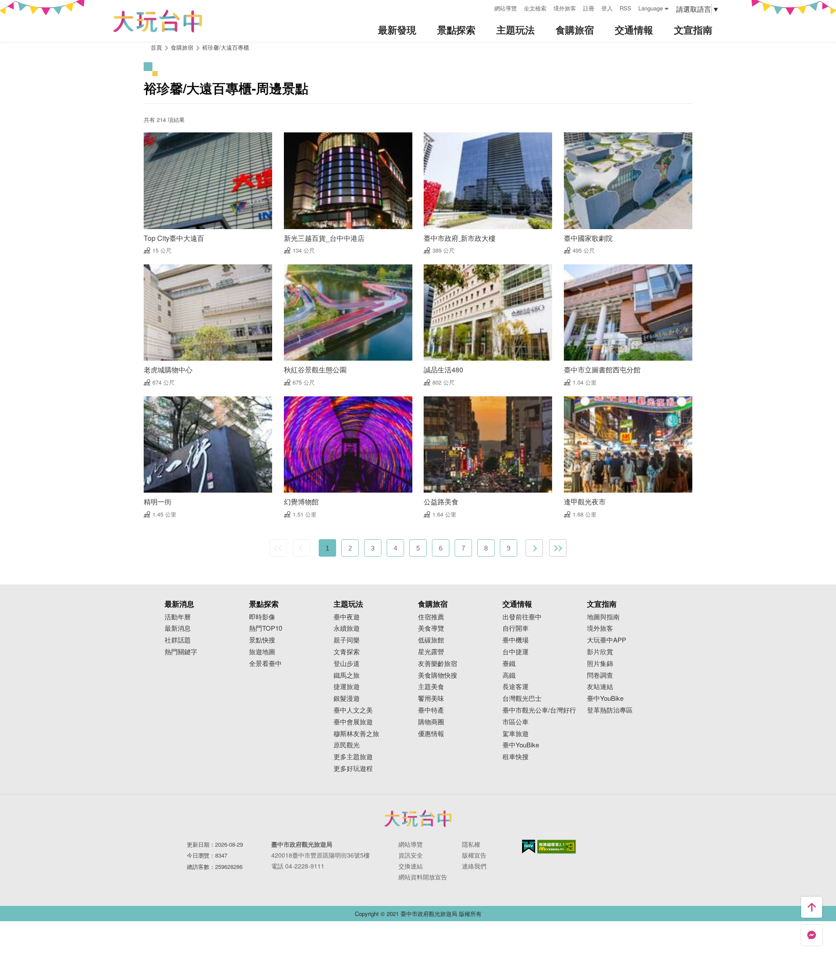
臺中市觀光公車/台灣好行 (539, 710)
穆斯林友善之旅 (356, 733)
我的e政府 (528, 846)
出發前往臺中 (522, 617)
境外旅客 (564, 8)
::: (484, 7)
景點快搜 (262, 640)
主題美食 (431, 686)
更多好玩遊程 (353, 768)
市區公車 (515, 722)
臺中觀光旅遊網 (157, 21)
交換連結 (410, 866)
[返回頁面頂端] (811, 907)
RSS (625, 8)
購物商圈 (431, 722)
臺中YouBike (520, 745)
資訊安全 (410, 855)
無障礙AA (556, 847)
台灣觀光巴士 (522, 698)
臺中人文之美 (353, 710)
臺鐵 (509, 663)
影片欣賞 (600, 652)
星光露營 (431, 652)
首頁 (156, 47)
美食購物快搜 (437, 675)
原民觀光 (347, 745)
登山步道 (347, 663)
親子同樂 (347, 640)
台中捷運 (515, 652)
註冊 (588, 8)
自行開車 (515, 628)
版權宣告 (474, 855)
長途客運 (515, 686)
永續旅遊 (347, 628)
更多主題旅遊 (353, 756)
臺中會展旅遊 (353, 722)
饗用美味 (431, 698)
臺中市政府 (418, 818)
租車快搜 (515, 756)
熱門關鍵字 (181, 652)
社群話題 (178, 640)
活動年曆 (178, 617)
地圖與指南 (603, 617)
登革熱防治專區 (610, 710)
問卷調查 (600, 675)
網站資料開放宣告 (422, 876)
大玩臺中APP (606, 640)
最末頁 (557, 548)
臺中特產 (431, 710)
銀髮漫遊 (347, 698)
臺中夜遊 (347, 617)
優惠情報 (431, 733)
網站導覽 (505, 8)
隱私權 (471, 844)
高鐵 (509, 675)
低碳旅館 (431, 640)
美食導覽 (431, 628)
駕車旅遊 (515, 733)
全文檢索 (535, 8)
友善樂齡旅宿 (437, 663)
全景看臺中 (265, 663)
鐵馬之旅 (347, 675)
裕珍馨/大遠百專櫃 (225, 47)
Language (650, 8)
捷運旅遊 (347, 686)
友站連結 (600, 686)
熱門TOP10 (265, 628)
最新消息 (178, 628)
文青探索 (347, 652)
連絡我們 (474, 866)
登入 (607, 8)
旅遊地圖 (262, 652)
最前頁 (278, 548)
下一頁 (534, 548)
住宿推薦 (431, 617)
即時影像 (262, 617)
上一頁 (301, 548)
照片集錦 (600, 663)
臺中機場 (515, 640)
